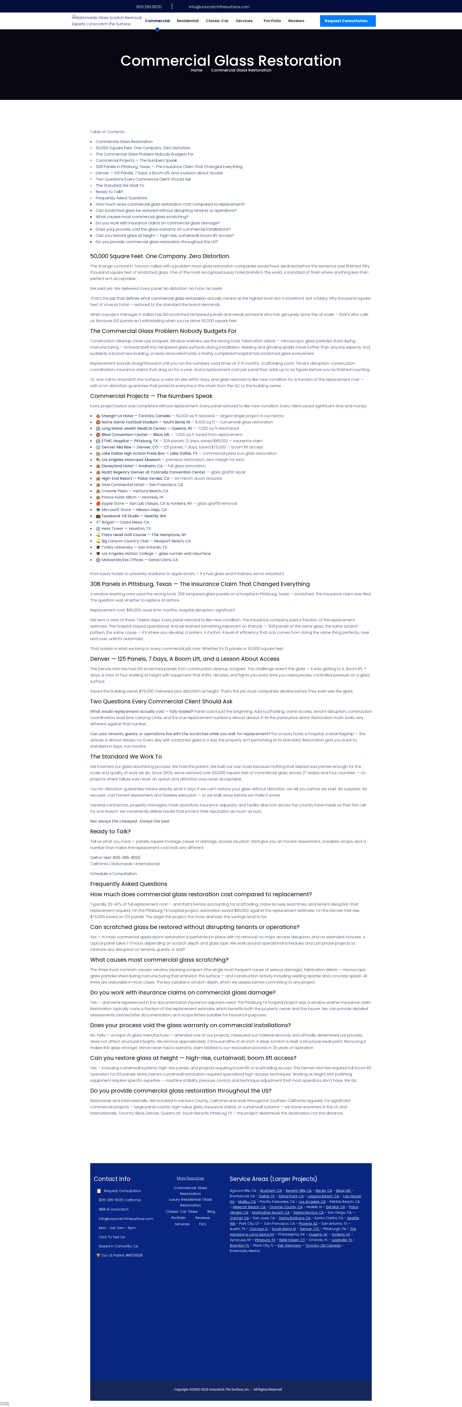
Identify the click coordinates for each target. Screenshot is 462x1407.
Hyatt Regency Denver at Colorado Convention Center (153, 472)
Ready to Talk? (109, 192)
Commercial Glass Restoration (124, 141)
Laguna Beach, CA (323, 1196)
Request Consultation (346, 20)
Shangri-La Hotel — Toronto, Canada (136, 416)
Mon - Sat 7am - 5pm (117, 1227)
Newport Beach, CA (249, 1207)
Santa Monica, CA (309, 1212)
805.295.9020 (148, 7)
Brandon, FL (239, 1245)
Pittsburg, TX (265, 1240)
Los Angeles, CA (312, 1201)
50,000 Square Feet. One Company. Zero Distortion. (143, 148)
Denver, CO (309, 1228)
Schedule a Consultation (113, 873)
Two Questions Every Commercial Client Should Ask (143, 179)
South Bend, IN (284, 1228)
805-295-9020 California (120, 1200)
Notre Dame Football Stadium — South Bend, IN (146, 422)
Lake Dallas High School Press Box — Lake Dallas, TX (150, 453)
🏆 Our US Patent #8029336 (119, 1255)
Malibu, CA (247, 1201)
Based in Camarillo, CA (118, 1246)
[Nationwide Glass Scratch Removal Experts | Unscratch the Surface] (106, 21)
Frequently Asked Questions (121, 198)
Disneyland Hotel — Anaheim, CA (132, 466)
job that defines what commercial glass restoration (158, 298)
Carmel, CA (239, 1218)
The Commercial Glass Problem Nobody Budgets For (144, 154)
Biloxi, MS (343, 1190)
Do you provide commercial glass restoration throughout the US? (157, 242)
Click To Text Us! (112, 1237)
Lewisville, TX (342, 1240)
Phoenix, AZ (308, 1223)
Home (196, 70)
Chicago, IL (258, 1228)
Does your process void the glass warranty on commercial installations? (163, 229)
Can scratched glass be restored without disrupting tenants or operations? (166, 210)
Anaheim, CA (271, 1190)
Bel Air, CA (324, 1190)
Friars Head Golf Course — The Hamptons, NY (144, 535)
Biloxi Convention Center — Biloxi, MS (136, 434)
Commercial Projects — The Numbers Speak (136, 160)
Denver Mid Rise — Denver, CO (130, 447)
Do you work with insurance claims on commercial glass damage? (158, 223)
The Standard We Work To (120, 185)
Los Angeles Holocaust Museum (131, 459)
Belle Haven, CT (292, 1240)
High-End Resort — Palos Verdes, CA (135, 478)
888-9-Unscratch (113, 1209)
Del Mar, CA (335, 1207)
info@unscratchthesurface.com (219, 7)
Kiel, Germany (289, 1245)
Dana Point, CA (291, 1196)
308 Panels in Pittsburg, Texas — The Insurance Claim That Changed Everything (169, 166)
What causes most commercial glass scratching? (142, 217)
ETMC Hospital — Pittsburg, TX (130, 441)
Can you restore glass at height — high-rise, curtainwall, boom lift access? (165, 235)
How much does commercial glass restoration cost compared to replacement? (170, 204)
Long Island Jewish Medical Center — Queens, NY (147, 428)
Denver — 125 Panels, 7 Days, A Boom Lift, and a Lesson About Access (159, 173)
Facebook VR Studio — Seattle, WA (134, 516)
